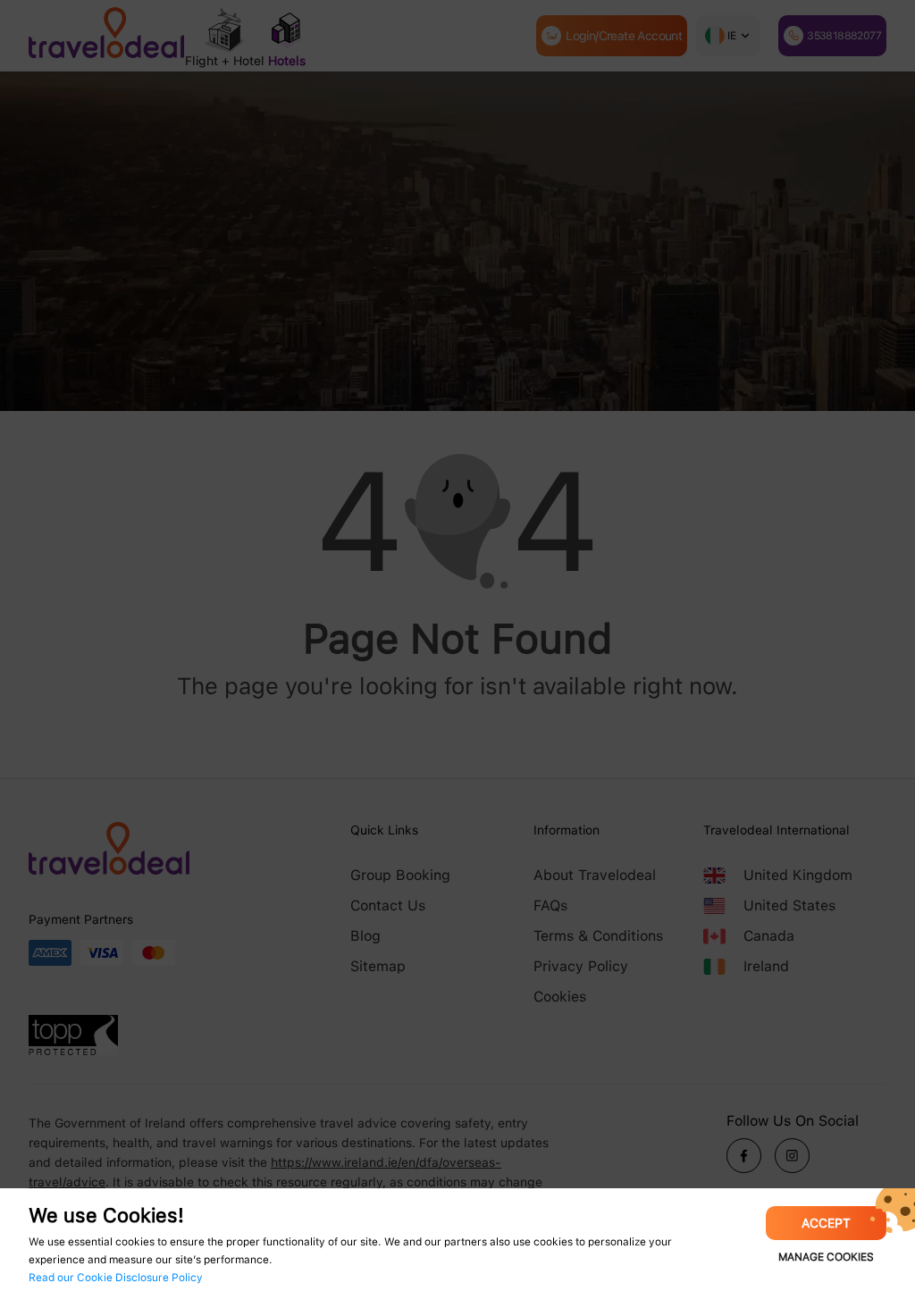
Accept (826, 1223)
